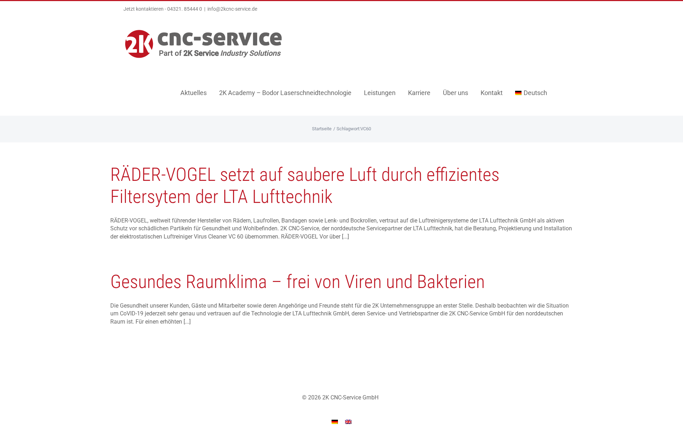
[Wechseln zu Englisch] (348, 421)
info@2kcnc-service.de (232, 9)
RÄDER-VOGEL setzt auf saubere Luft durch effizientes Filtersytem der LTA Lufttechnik (304, 186)
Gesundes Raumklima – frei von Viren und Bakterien (297, 282)
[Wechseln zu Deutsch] (335, 421)
